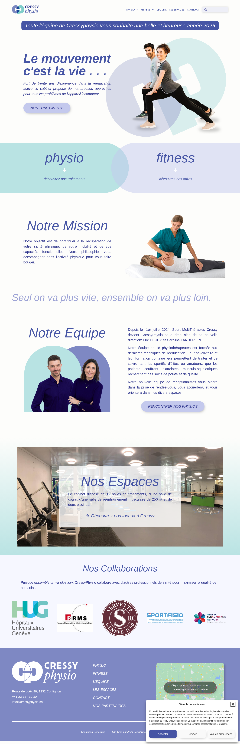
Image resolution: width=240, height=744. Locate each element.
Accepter (163, 733)
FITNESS (145, 9)
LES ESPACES (176, 9)
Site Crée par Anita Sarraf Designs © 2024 (135, 731)
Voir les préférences (221, 733)
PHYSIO (130, 9)
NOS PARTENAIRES (109, 706)
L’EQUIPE (162, 9)
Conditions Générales (93, 731)
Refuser (192, 733)
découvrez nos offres (175, 179)
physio (64, 157)
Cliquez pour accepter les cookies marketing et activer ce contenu (190, 687)
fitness (175, 157)
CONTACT (193, 9)
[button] (233, 704)
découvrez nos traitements (64, 179)
